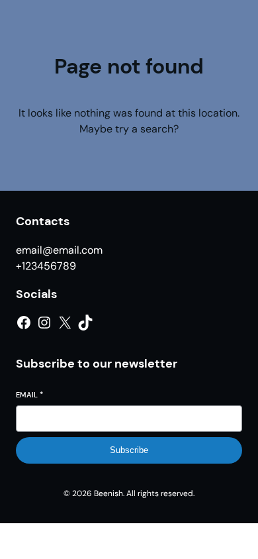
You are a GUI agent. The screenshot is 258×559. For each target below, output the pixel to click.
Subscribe (129, 450)
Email (29, 394)
